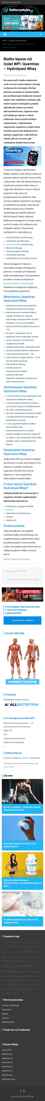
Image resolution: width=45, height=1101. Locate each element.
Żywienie (24, 993)
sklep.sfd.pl (7, 1050)
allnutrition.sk (7, 1062)
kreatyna (9, 510)
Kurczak (15, 961)
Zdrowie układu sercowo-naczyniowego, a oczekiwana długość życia (22, 883)
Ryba (19, 984)
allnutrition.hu (7, 1066)
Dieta (29, 952)
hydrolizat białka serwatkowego (19, 283)
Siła (23, 984)
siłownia (29, 984)
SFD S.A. (29, 1096)
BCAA (38, 942)
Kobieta (16, 957)
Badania (33, 942)
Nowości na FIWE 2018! (16, 571)
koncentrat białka (13, 244)
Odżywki (24, 758)
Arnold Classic (25, 942)
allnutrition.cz (7, 1058)
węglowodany (31, 989)
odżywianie (24, 972)
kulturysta (6, 961)
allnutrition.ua (7, 1075)
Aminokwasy (14, 942)
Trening (22, 988)
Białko (14, 946)
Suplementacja (8, 1022)
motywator (24, 966)
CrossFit (20, 952)
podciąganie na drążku (19, 980)
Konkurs (24, 957)
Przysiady (4, 984)
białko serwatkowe (26, 947)
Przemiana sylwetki (33, 980)
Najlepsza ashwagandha (14, 742)
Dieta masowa (38, 952)
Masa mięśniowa (31, 961)
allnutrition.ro (7, 1071)
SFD (5, 734)
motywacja (8, 966)
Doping (5, 1014)
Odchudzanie (10, 971)
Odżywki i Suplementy (21, 976)
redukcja (13, 984)
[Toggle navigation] (5, 34)
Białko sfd (8, 730)
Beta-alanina (5, 947)
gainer (5, 957)
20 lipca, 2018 (9, 75)
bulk (3, 952)
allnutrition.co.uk (8, 1079)
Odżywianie (7, 1009)
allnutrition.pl (7, 1054)
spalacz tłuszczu (22, 699)
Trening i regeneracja (10, 1005)
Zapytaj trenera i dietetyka (22, 620)
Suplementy (13, 989)
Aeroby (4, 942)
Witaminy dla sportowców (14, 738)
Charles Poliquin (10, 952)
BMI (36, 947)
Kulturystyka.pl (20, 75)
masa (22, 961)
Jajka (10, 957)
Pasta (35, 976)
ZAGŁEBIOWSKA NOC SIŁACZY (11, 993)
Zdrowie (5, 1018)
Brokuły (40, 947)
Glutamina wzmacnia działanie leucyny (23, 579)
